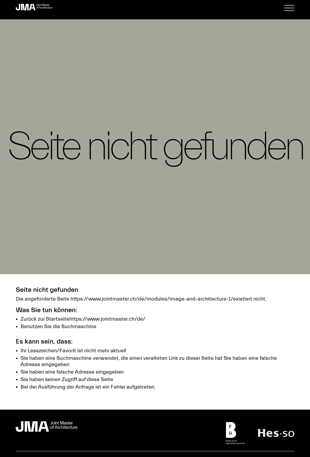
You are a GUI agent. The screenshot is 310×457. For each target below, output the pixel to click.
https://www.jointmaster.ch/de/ (107, 319)
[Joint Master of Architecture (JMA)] (36, 7)
